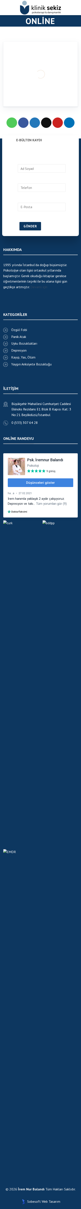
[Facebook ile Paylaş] (23, 122)
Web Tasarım (51, 1201)
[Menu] (5, 7)
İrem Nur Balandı (31, 1189)
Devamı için (38, 287)
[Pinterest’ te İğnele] (57, 122)
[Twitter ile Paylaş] (35, 122)
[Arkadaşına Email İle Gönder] (46, 122)
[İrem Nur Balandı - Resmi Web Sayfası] (41, 7)
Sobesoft (33, 1201)
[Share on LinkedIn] (69, 122)
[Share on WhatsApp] (11, 122)
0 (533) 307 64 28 (24, 422)
